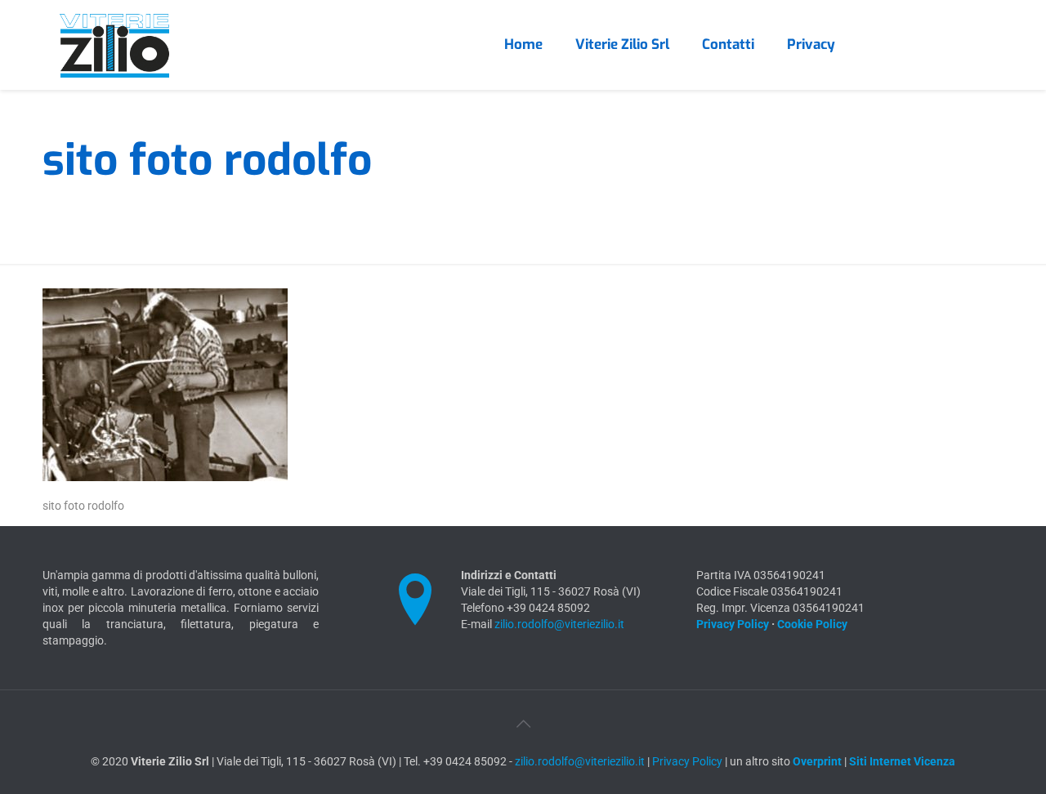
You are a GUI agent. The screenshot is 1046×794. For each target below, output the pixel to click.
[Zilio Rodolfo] (114, 45)
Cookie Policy (812, 624)
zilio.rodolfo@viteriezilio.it (559, 624)
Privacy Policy (732, 624)
